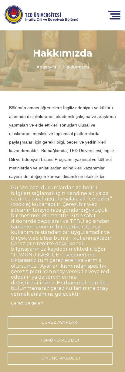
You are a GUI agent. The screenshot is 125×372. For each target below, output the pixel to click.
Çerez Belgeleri (27, 303)
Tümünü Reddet (60, 340)
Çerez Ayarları (60, 322)
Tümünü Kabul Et (60, 358)
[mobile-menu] (114, 15)
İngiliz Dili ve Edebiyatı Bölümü (51, 19)
